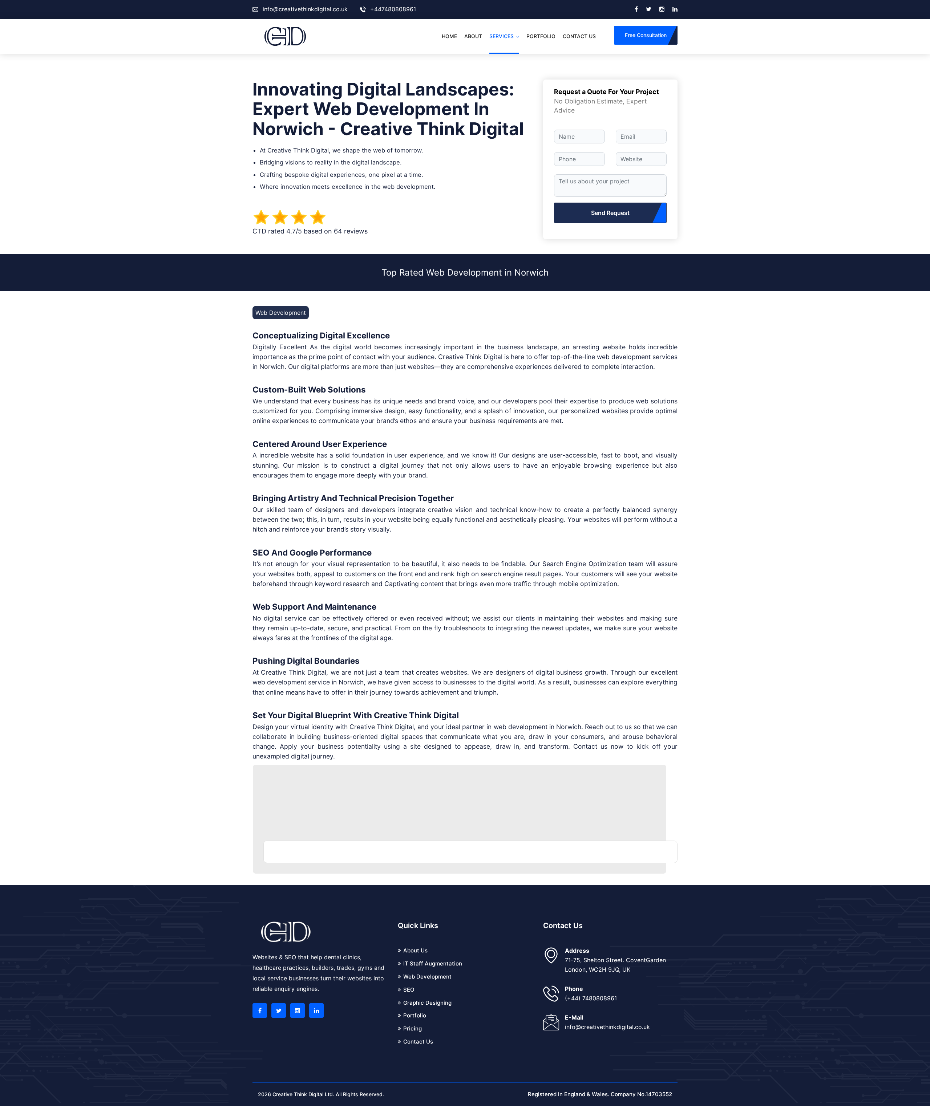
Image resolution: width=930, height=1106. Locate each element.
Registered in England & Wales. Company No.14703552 (600, 1094)
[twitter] (648, 9)
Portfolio (540, 36)
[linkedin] (675, 9)
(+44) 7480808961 (591, 998)
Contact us (579, 36)
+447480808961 (393, 9)
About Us (415, 950)
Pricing (412, 1028)
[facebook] (636, 9)
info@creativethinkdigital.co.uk (305, 9)
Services (501, 36)
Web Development (427, 976)
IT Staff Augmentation (432, 963)
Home (449, 36)
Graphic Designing (427, 1002)
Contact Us (418, 1041)
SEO (409, 989)
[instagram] (661, 9)
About (473, 36)
